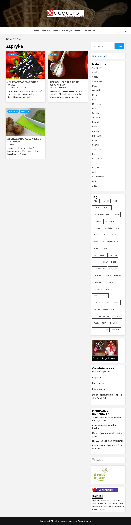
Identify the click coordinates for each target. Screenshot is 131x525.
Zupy (94, 185)
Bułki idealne (98, 383)
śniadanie (115, 330)
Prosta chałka (98, 389)
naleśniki (113, 269)
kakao (96, 241)
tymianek (113, 323)
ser (105, 296)
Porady (12, 54)
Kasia (55, 88)
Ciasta (95, 76)
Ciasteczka (97, 81)
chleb (115, 201)
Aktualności (97, 67)
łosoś (96, 330)
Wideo (95, 172)
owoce (108, 275)
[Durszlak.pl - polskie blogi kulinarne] (98, 459)
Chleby (95, 72)
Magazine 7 (74, 521)
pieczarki (110, 282)
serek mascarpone (102, 302)
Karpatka (96, 377)
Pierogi (95, 122)
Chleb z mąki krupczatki (112, 440)
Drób (94, 95)
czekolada (109, 221)
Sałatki (95, 144)
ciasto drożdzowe (102, 208)
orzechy (97, 275)
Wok (94, 181)
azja (96, 201)
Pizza (94, 126)
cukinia (116, 214)
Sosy (54, 54)
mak (95, 262)
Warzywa (25, 111)
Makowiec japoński (101, 371)
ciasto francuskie (101, 214)
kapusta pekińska (110, 241)
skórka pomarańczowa (104, 309)
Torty (94, 163)
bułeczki (105, 201)
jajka (113, 235)
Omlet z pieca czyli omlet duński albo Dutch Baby (107, 396)
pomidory (98, 289)
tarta (96, 323)
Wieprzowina (98, 176)
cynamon (97, 221)
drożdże (108, 228)
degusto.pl (107, 500)
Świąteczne (89, 31)
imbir (96, 235)
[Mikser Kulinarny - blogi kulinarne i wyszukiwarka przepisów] (100, 474)
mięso (113, 262)
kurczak (113, 255)
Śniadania (47, 31)
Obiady (56, 31)
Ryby (94, 140)
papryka (117, 275)
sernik (116, 302)
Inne (94, 99)
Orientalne (97, 117)
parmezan (98, 282)
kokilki (105, 248)
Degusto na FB (100, 56)
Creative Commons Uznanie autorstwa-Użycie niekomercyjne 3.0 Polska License (108, 506)
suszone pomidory (102, 316)
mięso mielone (100, 269)
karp (96, 248)
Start (37, 31)
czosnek (97, 228)
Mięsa (94, 108)
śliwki (105, 330)
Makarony (96, 104)
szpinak (116, 316)
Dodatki (96, 90)
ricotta (97, 296)
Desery (77, 31)
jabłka (105, 235)
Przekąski (67, 31)
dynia (118, 228)
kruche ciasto (100, 255)
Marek (13, 88)
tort (104, 323)
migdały (104, 262)
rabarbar (110, 289)
